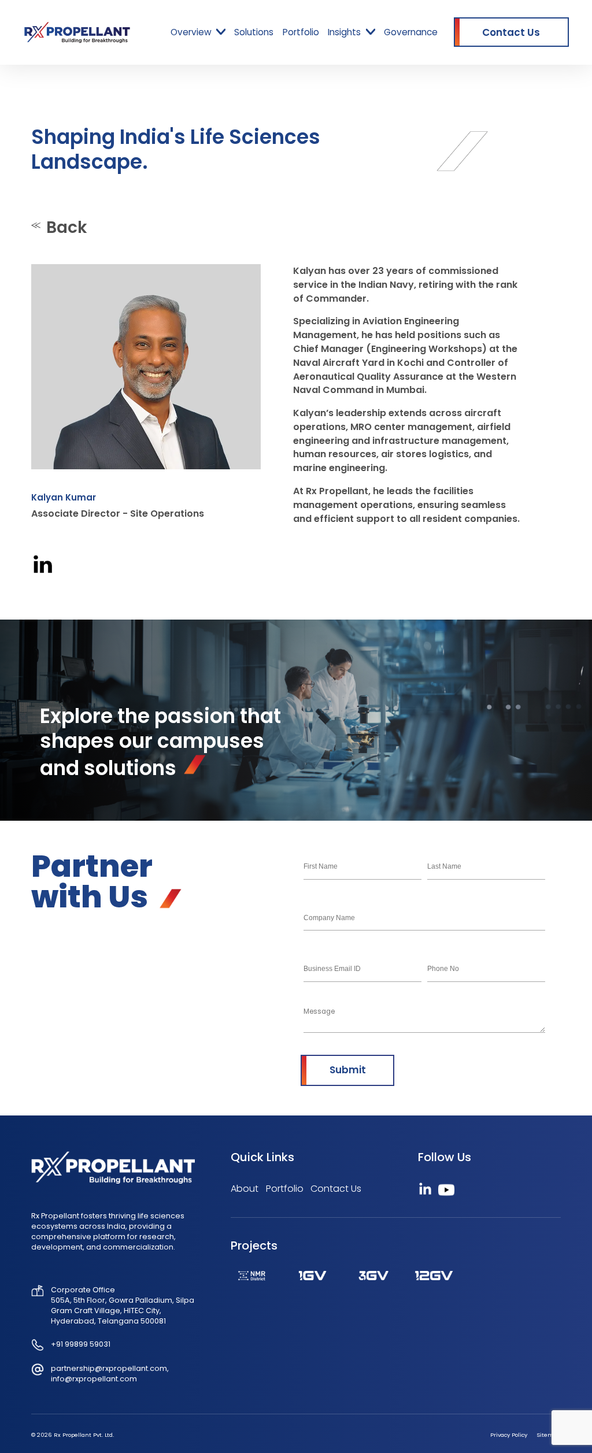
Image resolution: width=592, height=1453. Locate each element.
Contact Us (335, 1188)
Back (66, 227)
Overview (191, 32)
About (244, 1188)
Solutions (253, 32)
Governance (411, 32)
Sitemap (548, 1435)
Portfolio (301, 32)
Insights (344, 32)
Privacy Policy (508, 1435)
